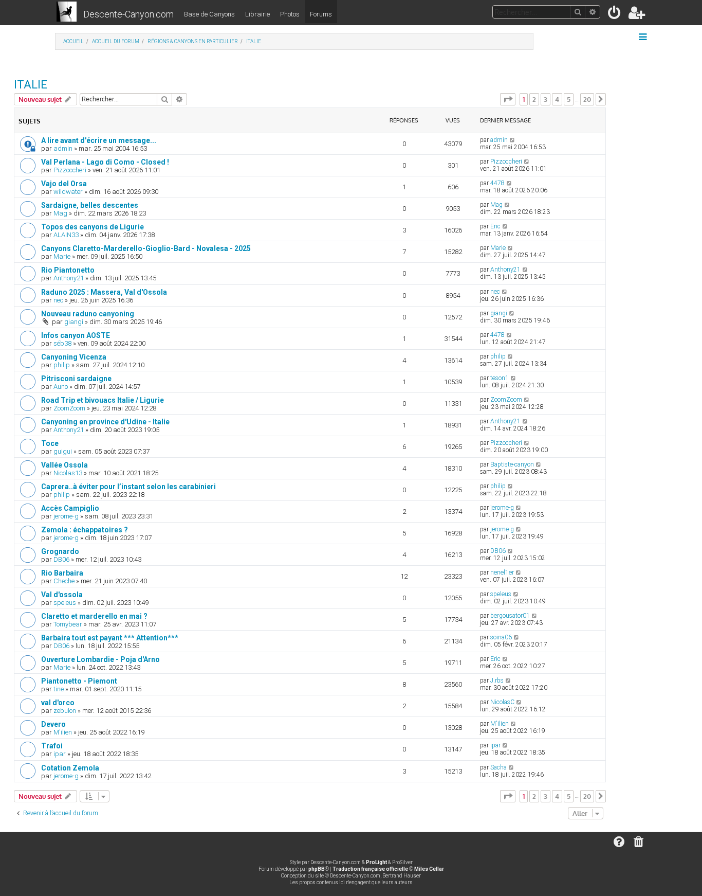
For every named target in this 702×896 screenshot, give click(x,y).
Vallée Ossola (64, 465)
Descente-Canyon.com (128, 14)
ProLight (376, 862)
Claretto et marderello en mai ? (94, 616)
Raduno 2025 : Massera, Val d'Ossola (104, 292)
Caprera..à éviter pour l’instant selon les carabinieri (128, 486)
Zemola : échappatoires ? (84, 530)
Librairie (257, 14)
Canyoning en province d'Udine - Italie (105, 422)
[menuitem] (614, 15)
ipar (59, 754)
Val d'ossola (62, 594)
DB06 (61, 559)
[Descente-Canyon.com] (66, 12)
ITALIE (30, 84)
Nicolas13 (67, 473)
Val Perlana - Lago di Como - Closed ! (105, 162)
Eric (495, 226)
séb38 (62, 343)
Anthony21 (68, 278)
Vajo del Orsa (64, 184)
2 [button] (534, 99)
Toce (50, 443)
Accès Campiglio (70, 508)
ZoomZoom (69, 408)
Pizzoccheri (69, 170)
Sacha (498, 767)
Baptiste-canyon (512, 464)
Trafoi (52, 746)
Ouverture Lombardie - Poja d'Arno (100, 659)
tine (58, 689)
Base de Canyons (209, 14)
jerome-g (66, 516)
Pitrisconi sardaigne (76, 378)
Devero (53, 724)
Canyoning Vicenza (73, 357)
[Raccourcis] (644, 37)
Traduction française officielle (370, 869)
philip (61, 365)
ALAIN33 (66, 235)
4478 (497, 183)
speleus (64, 602)
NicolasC (502, 702)
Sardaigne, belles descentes (89, 205)
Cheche (64, 581)
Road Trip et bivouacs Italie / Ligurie (102, 400)
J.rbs (497, 680)
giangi (73, 322)
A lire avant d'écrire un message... (98, 140)
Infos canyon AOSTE (75, 335)
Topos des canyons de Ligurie (92, 227)
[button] (507, 99)
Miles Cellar (429, 869)
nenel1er (502, 572)
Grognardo (60, 551)
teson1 (499, 378)
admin (62, 148)
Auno (60, 386)
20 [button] (587, 99)
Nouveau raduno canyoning (87, 314)
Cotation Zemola (70, 768)
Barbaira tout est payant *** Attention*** (109, 638)
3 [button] (545, 99)
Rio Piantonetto (68, 270)
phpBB (316, 869)
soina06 (501, 637)
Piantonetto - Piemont (79, 681)
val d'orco (58, 702)
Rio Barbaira (62, 573)
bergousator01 (510, 615)
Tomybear (67, 624)
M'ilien (62, 732)
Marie (61, 256)
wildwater (68, 191)
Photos (290, 14)
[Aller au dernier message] (512, 140)
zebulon (64, 710)
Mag (60, 213)
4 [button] (557, 99)
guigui (62, 451)
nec (58, 300)
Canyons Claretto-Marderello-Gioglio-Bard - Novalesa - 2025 (146, 248)
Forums (321, 14)
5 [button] (568, 99)
